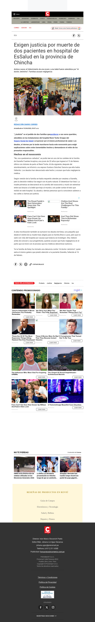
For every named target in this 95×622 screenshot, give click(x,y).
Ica (15, 35)
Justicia (49, 283)
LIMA (43, 22)
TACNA (62, 22)
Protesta (41, 283)
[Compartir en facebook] (73, 35)
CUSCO (42, 18)
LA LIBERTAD (25, 22)
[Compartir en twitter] (79, 35)
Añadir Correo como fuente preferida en (66, 28)
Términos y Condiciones (47, 577)
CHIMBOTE (34, 18)
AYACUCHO (25, 18)
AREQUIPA (16, 18)
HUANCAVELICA (52, 18)
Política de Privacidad (47, 582)
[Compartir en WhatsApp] (25, 264)
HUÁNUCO (71, 18)
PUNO (55, 22)
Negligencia (58, 283)
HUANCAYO (62, 18)
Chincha (66, 283)
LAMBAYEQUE (35, 22)
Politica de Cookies (47, 587)
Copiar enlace (38, 264)
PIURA (49, 22)
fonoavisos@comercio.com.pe (52, 552)
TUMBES (69, 22)
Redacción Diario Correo (25, 124)
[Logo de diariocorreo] (47, 14)
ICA (78, 18)
